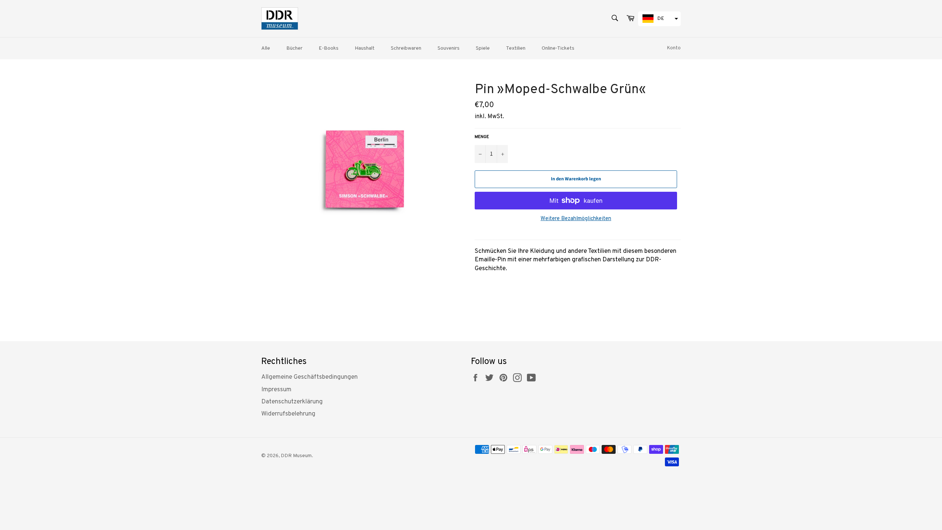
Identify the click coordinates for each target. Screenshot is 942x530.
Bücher (294, 48)
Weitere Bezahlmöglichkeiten (576, 218)
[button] (659, 18)
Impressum (276, 390)
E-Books (329, 48)
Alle (265, 48)
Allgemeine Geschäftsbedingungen (309, 377)
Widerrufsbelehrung (288, 414)
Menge (482, 137)
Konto (674, 48)
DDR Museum (296, 456)
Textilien (515, 48)
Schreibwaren (406, 48)
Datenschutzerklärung (292, 402)
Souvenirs (449, 48)
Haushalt (365, 48)
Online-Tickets (558, 48)
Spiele (483, 48)
